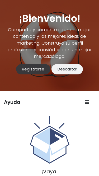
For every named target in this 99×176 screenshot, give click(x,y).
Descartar (67, 69)
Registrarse (33, 69)
